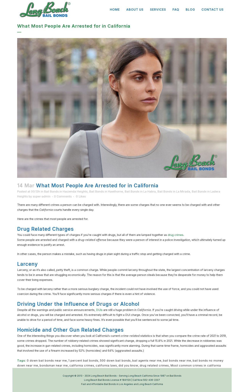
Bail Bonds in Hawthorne (106, 191)
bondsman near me (54, 365)
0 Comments (63, 196)
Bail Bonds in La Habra (140, 191)
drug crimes (175, 235)
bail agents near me (146, 360)
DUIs (99, 310)
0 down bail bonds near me (47, 360)
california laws (106, 365)
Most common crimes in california (195, 365)
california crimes (81, 365)
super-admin (42, 196)
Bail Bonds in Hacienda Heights (65, 191)
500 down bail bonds (115, 360)
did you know (128, 365)
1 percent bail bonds (83, 360)
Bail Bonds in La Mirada (173, 191)
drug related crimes (154, 365)
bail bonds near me (177, 360)
